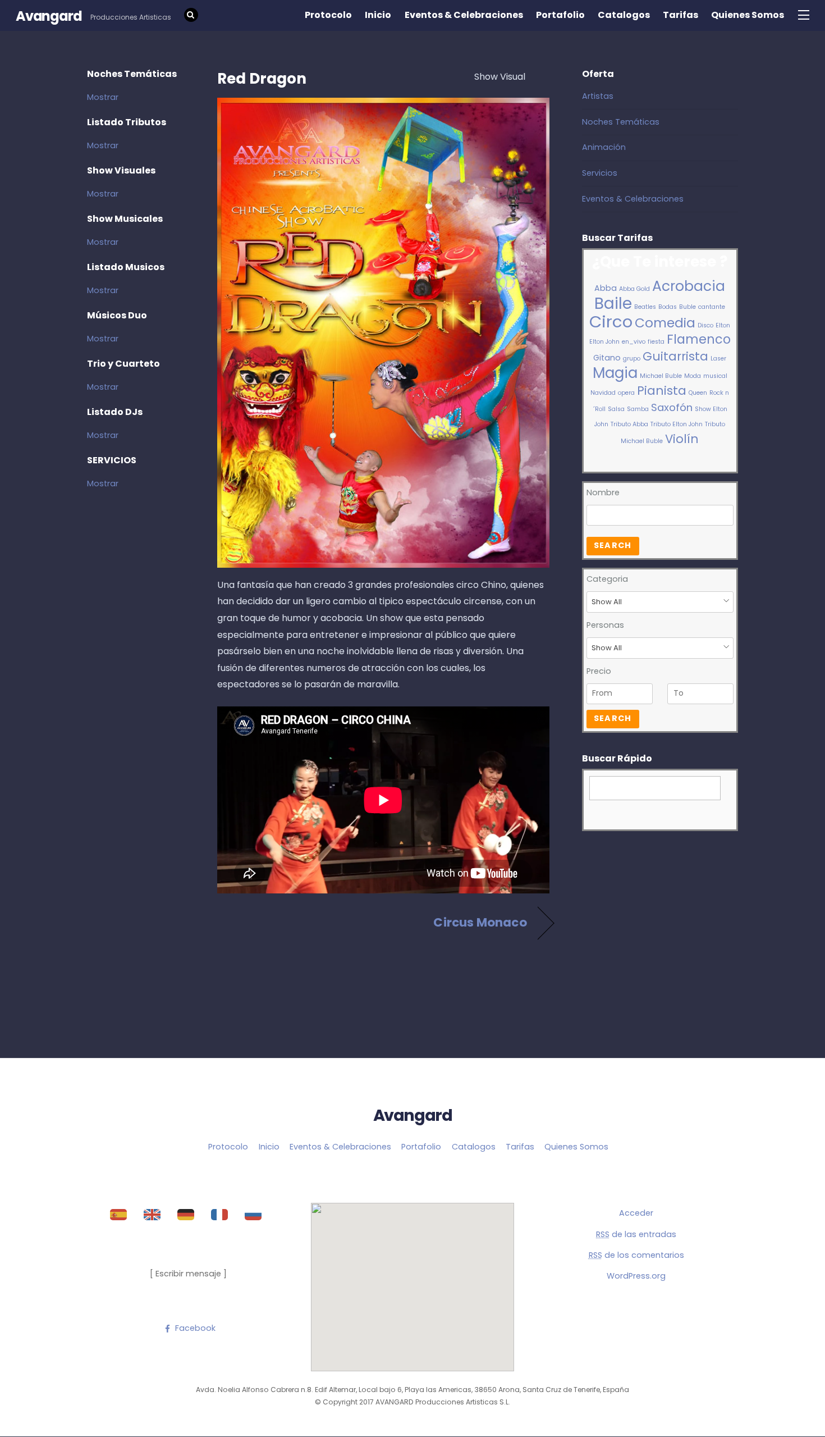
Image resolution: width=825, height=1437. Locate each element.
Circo (610, 321)
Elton (723, 325)
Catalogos (624, 14)
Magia (615, 373)
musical (715, 376)
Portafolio (560, 14)
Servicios (599, 173)
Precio (598, 671)
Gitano (607, 357)
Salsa (616, 409)
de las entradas (636, 1234)
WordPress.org (636, 1275)
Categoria (607, 579)
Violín (682, 439)
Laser (718, 358)
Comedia (665, 323)
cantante (711, 307)
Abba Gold (634, 289)
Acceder (636, 1213)
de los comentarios (636, 1255)
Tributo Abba (629, 424)
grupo (631, 358)
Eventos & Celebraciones (464, 14)
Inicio (378, 14)
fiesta (656, 341)
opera (626, 393)
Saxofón (672, 407)
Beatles (645, 307)
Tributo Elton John (676, 424)
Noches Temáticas (620, 121)
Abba (605, 288)
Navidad (603, 393)
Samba (638, 409)
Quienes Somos (747, 14)
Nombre (603, 492)
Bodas (667, 307)
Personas (605, 625)
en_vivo (633, 341)
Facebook (194, 1328)
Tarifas (680, 14)
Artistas (597, 96)
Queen (698, 393)
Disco (705, 325)
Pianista (661, 390)
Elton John (604, 341)
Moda (692, 376)
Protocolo (328, 14)
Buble (687, 307)
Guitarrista (675, 356)
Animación (604, 147)
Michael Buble (661, 376)
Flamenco (699, 339)
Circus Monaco (479, 922)
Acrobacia (688, 286)
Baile (613, 303)
